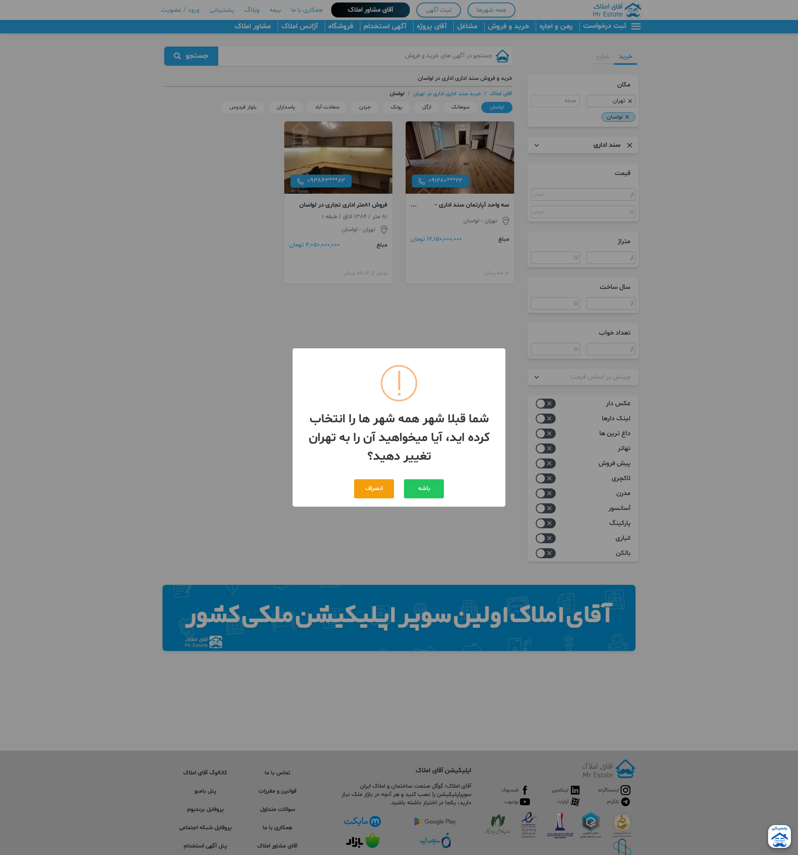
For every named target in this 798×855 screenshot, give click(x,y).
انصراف (374, 488)
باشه (424, 488)
